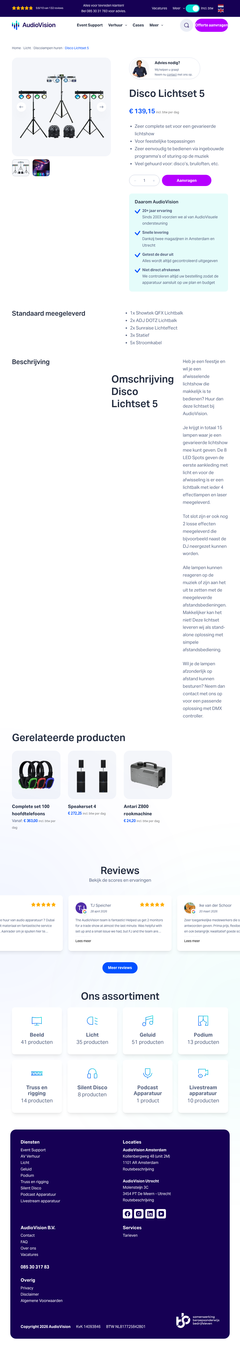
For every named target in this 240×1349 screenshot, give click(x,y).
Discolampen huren (48, 48)
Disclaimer (30, 1294)
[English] (221, 10)
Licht (27, 48)
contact (172, 74)
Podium (27, 1175)
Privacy (27, 1288)
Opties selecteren (33, 839)
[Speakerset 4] (92, 775)
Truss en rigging (35, 1181)
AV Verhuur (30, 1156)
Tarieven (130, 1235)
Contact (28, 1235)
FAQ (24, 1241)
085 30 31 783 (97, 11)
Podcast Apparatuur (38, 1194)
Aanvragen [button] (84, 839)
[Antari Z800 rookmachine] (148, 775)
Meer (176, 8)
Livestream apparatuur (40, 1201)
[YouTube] (161, 1213)
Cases (138, 25)
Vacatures (159, 8)
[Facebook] (127, 1213)
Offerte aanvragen (211, 25)
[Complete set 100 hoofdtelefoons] (36, 775)
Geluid (26, 1169)
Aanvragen (187, 180)
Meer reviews (120, 967)
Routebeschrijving (138, 1169)
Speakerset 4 (82, 806)
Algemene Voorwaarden (42, 1300)
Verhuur (115, 25)
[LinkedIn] (150, 1213)
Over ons (28, 1248)
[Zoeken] (186, 25)
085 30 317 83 (35, 1267)
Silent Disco (31, 1188)
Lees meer (85, 941)
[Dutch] (221, 6)
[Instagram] (138, 1213)
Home (16, 48)
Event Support (90, 25)
